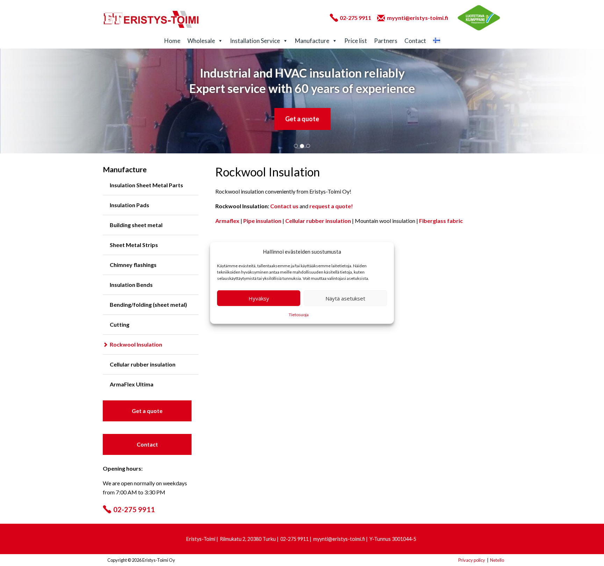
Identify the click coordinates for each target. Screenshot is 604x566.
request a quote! (331, 206)
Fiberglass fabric (441, 220)
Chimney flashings (133, 264)
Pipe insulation (262, 220)
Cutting (119, 324)
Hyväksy (259, 298)
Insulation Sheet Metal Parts (146, 185)
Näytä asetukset (345, 298)
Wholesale (201, 40)
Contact (415, 40)
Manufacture (312, 40)
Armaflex (227, 220)
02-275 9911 (355, 17)
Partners (385, 40)
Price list (355, 40)
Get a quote (302, 119)
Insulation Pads (129, 205)
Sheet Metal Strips (134, 244)
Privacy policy (471, 560)
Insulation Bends (131, 284)
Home (172, 40)
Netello (497, 560)
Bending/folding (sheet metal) (148, 304)
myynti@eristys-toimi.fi (417, 17)
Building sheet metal (136, 225)
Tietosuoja (299, 314)
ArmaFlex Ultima (131, 384)
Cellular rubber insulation (142, 364)
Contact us (284, 206)
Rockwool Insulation (136, 344)
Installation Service (255, 40)
